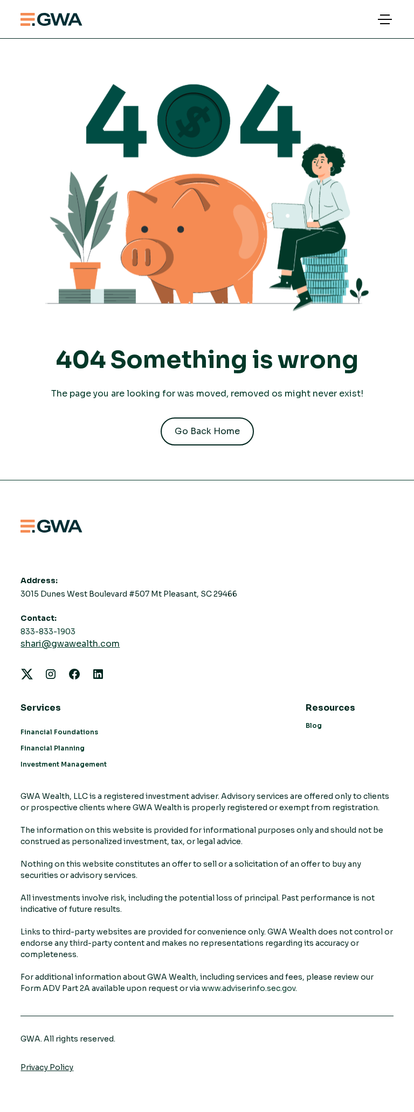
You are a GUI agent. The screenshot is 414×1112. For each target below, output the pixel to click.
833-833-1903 (47, 631)
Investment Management (63, 764)
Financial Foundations (59, 732)
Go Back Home (207, 431)
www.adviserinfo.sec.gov (248, 988)
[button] (383, 19)
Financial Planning (52, 748)
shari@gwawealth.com (70, 643)
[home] (51, 19)
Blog (314, 725)
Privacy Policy (46, 1067)
